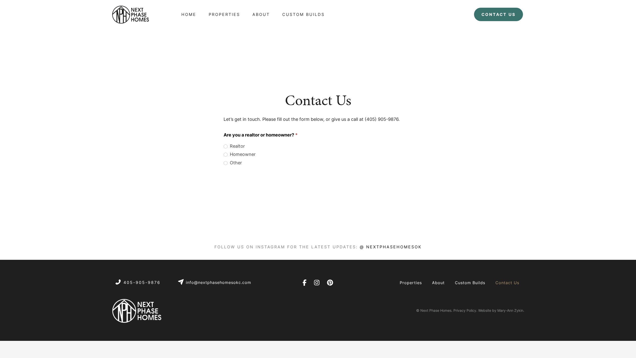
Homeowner (242, 154)
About (438, 282)
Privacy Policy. (465, 310)
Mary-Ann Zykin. (510, 310)
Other (235, 162)
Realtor (237, 146)
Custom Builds (470, 282)
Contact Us (507, 282)
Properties (411, 282)
